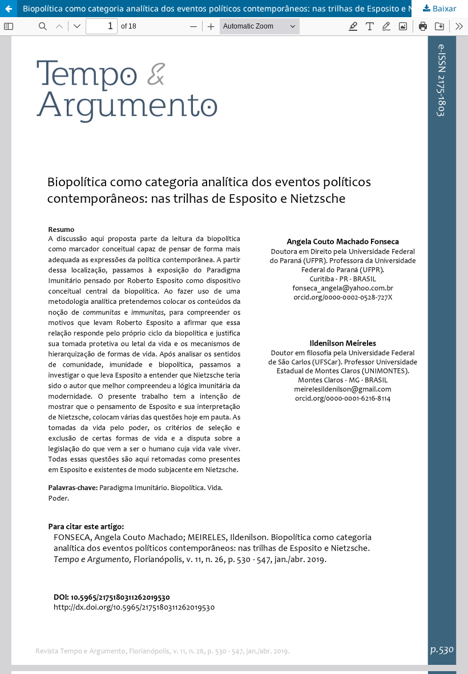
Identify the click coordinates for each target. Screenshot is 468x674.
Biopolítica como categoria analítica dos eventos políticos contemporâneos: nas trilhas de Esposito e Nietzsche (234, 8)
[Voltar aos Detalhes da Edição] (8, 8)
